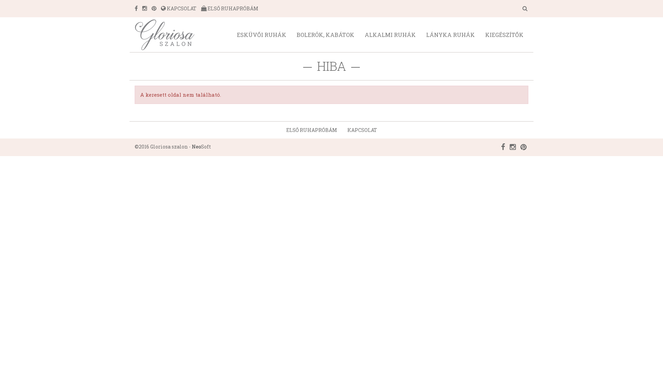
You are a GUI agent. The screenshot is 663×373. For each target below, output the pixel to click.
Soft (201, 146)
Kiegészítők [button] (504, 34)
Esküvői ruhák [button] (261, 34)
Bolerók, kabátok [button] (325, 34)
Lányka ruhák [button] (450, 34)
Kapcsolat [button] (362, 130)
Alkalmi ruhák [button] (390, 34)
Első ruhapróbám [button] (311, 130)
